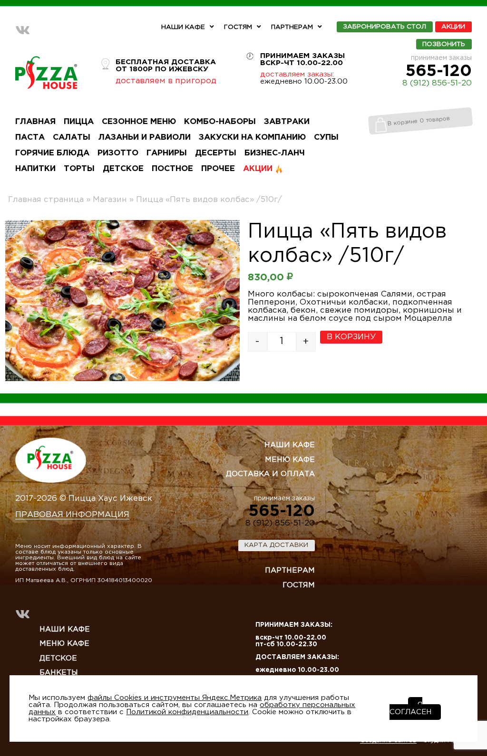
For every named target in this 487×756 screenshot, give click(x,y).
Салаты (71, 137)
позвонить (443, 44)
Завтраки (287, 121)
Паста (30, 137)
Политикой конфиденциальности (187, 712)
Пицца (79, 121)
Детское (123, 168)
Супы (326, 137)
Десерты (215, 153)
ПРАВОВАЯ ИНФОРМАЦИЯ (72, 514)
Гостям (238, 27)
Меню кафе (290, 460)
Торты (79, 168)
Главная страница (46, 199)
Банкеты (58, 673)
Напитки (35, 168)
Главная (35, 121)
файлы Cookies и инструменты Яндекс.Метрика (175, 698)
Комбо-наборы (220, 121)
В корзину (351, 337)
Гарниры (166, 153)
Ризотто (117, 153)
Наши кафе (183, 27)
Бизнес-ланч (274, 153)
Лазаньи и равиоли (144, 137)
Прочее (218, 168)
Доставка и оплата (270, 474)
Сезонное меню (139, 121)
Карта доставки (276, 545)
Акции (453, 27)
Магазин (110, 199)
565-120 (439, 71)
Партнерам (292, 27)
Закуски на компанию (252, 137)
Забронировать (384, 27)
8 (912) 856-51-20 (437, 83)
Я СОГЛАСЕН (410, 708)
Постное (172, 168)
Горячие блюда (52, 153)
